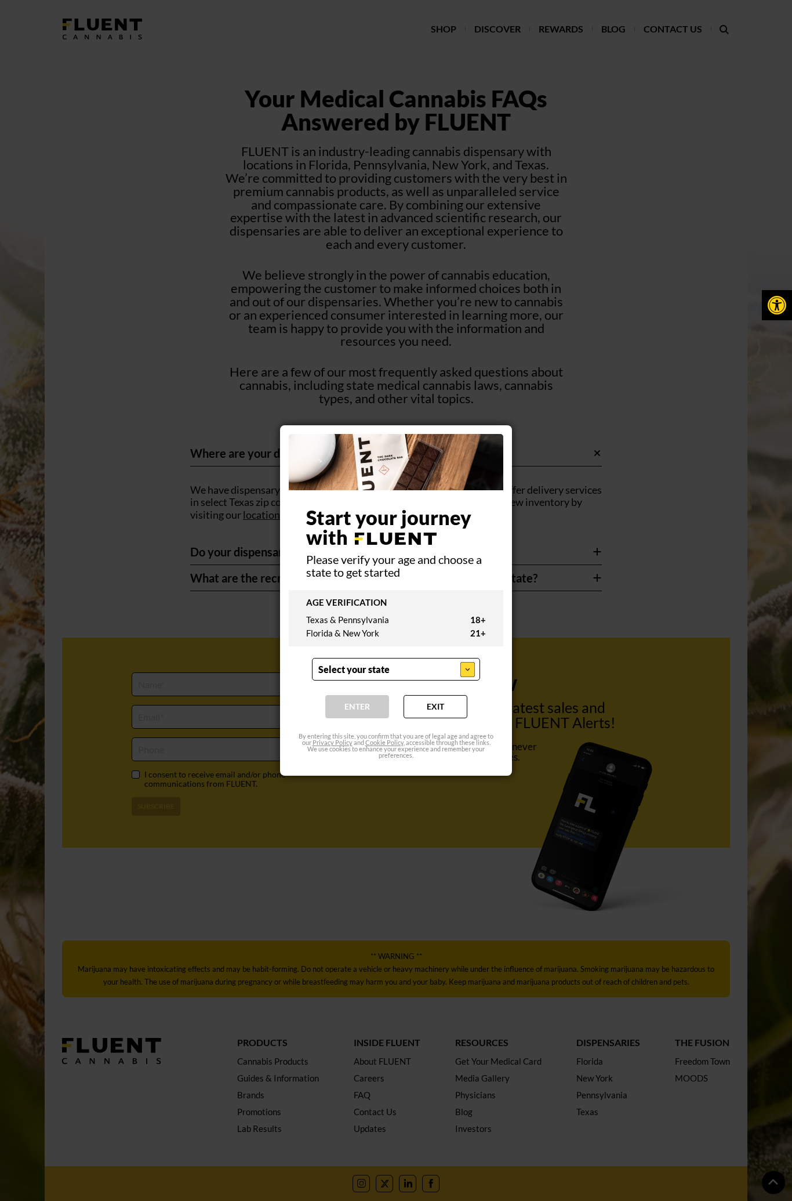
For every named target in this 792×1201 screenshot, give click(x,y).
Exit (435, 706)
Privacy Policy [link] (333, 742)
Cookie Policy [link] (384, 742)
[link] (777, 305)
